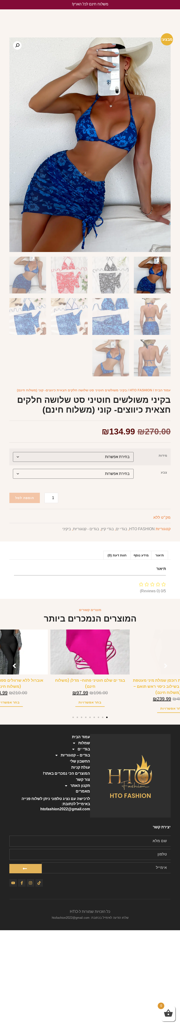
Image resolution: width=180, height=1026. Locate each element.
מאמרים (83, 791)
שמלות (84, 743)
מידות (163, 455)
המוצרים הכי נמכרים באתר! (66, 773)
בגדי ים (121, 529)
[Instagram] (30, 883)
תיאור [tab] (159, 555)
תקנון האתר (80, 786)
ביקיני (66, 529)
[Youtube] (13, 883)
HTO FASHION (141, 390)
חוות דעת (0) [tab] (117, 555)
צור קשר (83, 780)
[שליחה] (25, 868)
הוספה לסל (24, 498)
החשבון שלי (80, 761)
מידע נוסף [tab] (141, 555)
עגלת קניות (80, 767)
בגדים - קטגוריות (86, 529)
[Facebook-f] (22, 883)
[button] (17, 45)
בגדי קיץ (107, 529)
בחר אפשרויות (89, 702)
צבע (164, 472)
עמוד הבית (163, 390)
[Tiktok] (39, 883)
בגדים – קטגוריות (75, 755)
